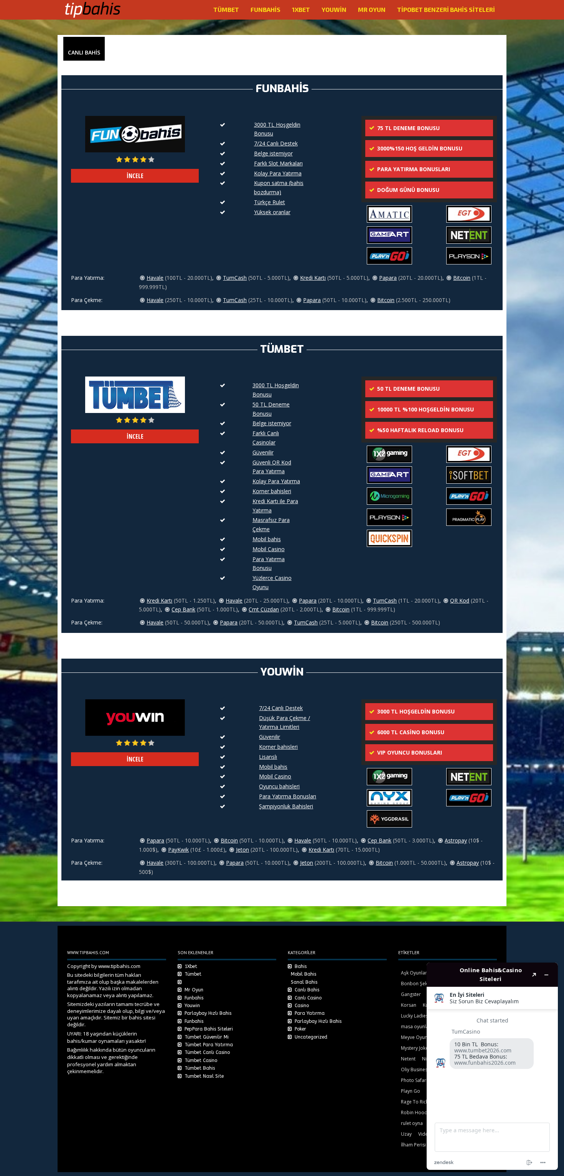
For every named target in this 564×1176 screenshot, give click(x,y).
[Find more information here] (492, 1066)
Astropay (456, 840)
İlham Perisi (413, 1144)
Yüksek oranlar (272, 212)
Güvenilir (263, 452)
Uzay (406, 1134)
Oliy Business (415, 1069)
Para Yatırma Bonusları (287, 796)
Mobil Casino (268, 549)
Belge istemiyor (273, 153)
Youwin (334, 9)
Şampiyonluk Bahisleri (286, 806)
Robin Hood (414, 1112)
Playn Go (410, 1091)
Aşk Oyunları (414, 973)
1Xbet (301, 9)
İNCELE (135, 176)
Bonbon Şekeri (417, 983)
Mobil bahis (266, 539)
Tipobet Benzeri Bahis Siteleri (446, 9)
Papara (388, 277)
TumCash (235, 277)
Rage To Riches (417, 1101)
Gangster (411, 994)
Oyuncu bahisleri (279, 786)
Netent (408, 1058)
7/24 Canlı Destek (276, 143)
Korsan (408, 1005)
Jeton (242, 849)
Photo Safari (414, 1080)
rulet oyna (412, 1123)
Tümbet (226, 9)
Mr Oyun (372, 9)
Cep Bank (183, 609)
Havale (155, 277)
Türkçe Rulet (269, 202)
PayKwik (178, 849)
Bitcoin (461, 277)
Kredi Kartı (313, 277)
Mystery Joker (415, 1048)
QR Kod (459, 600)
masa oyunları (416, 1026)
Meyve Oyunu (415, 1037)
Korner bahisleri (271, 491)
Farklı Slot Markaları (278, 163)
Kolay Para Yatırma (278, 173)
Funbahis (265, 9)
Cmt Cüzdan (264, 609)
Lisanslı (268, 756)
